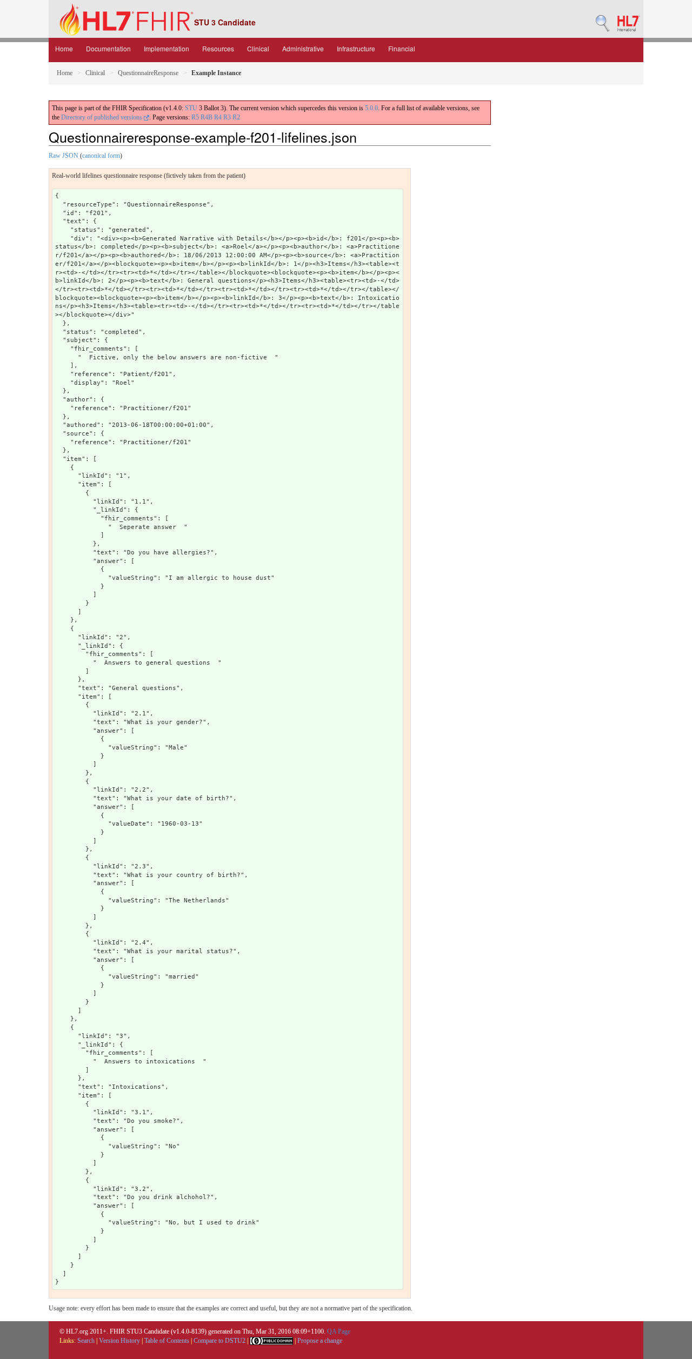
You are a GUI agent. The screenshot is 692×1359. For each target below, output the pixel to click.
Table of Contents (166, 1340)
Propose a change (319, 1340)
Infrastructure (356, 48)
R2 (236, 117)
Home (64, 48)
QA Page (338, 1331)
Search (86, 1340)
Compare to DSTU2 (219, 1340)
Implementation (166, 48)
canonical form (101, 155)
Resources (218, 48)
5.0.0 (371, 108)
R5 (195, 117)
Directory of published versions (102, 117)
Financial (401, 48)
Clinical (258, 48)
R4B (206, 117)
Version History (119, 1340)
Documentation (108, 48)
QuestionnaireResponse (148, 73)
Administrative (303, 48)
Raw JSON (63, 155)
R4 (218, 117)
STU (191, 108)
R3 (227, 117)
